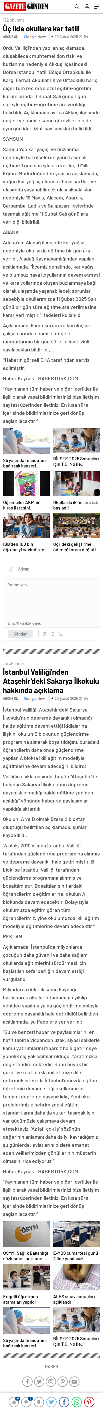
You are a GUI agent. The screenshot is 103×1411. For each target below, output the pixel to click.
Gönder (20, 633)
